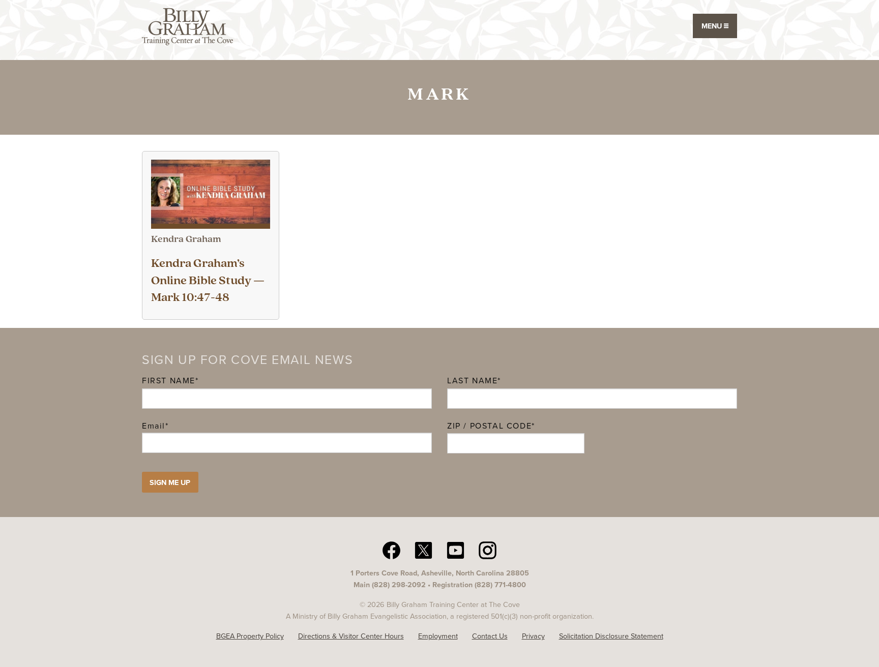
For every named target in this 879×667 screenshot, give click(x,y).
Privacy (533, 636)
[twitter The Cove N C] (423, 549)
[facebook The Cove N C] (391, 549)
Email (155, 426)
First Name (168, 380)
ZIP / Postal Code (489, 426)
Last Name (472, 380)
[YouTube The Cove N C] (456, 549)
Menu (712, 26)
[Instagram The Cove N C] (488, 549)
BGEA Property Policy (250, 636)
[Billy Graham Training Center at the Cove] (187, 26)
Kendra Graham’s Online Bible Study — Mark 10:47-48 (208, 281)
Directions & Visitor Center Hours (351, 636)
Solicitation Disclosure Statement (611, 636)
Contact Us (490, 636)
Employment (438, 636)
